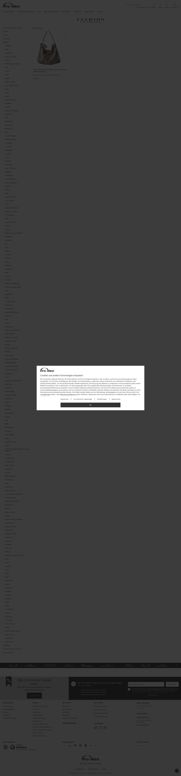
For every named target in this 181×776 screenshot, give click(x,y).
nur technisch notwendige (83, 399)
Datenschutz (116, 399)
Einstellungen (46, 394)
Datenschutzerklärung (68, 394)
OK (90, 405)
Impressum (65, 399)
